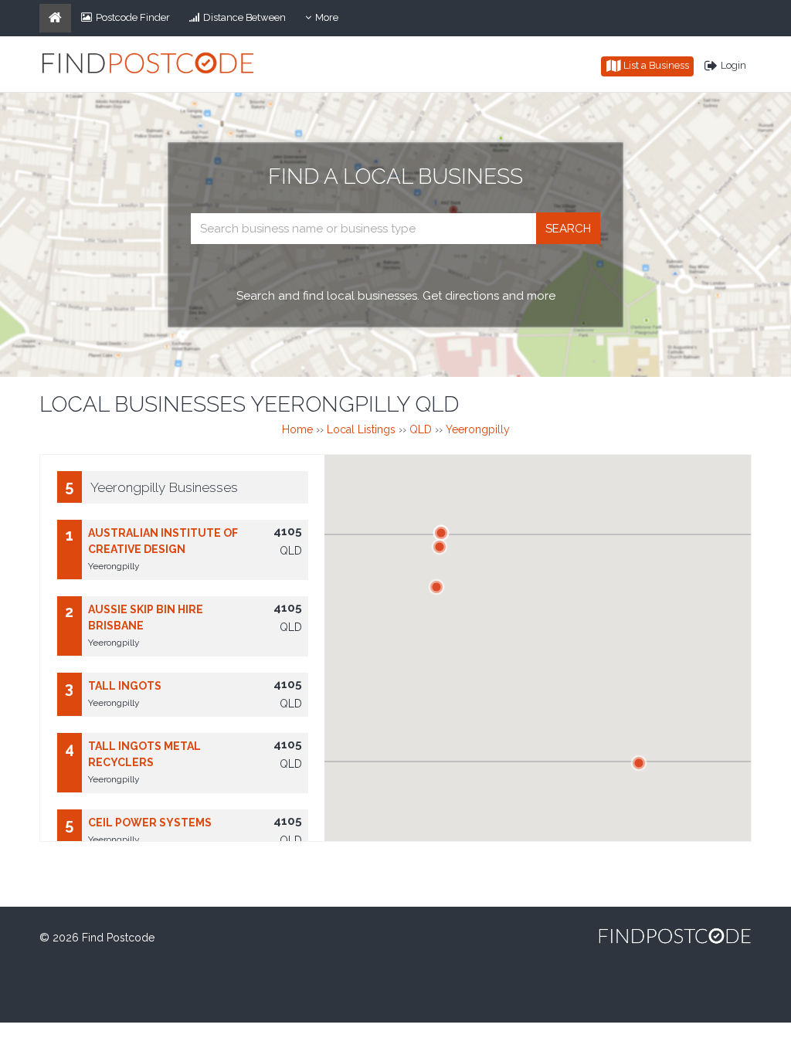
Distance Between (244, 17)
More (331, 21)
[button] (439, 546)
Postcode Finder (133, 17)
